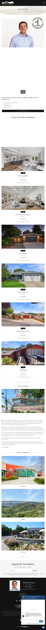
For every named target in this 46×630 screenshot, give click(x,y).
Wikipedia (7, 447)
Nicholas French (28, 583)
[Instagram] (20, 601)
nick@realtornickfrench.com (28, 586)
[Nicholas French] (15, 585)
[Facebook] (17, 601)
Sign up (34, 570)
